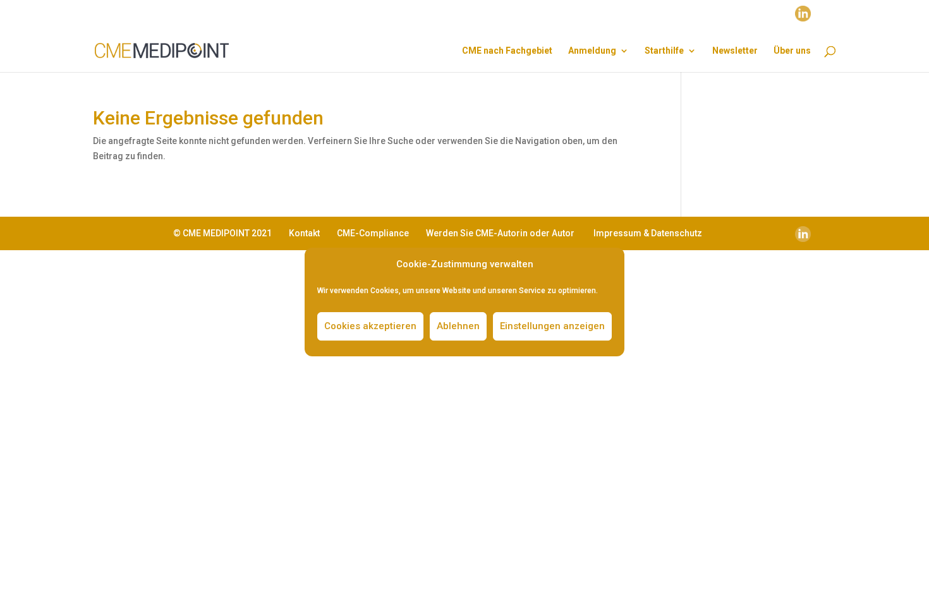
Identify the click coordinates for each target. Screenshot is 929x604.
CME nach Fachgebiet (507, 51)
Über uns (792, 51)
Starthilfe (664, 51)
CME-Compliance (373, 233)
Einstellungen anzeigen (552, 326)
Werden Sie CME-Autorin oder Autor (500, 233)
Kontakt (304, 233)
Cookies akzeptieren (370, 326)
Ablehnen (458, 326)
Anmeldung (592, 51)
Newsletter (735, 51)
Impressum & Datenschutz (647, 233)
